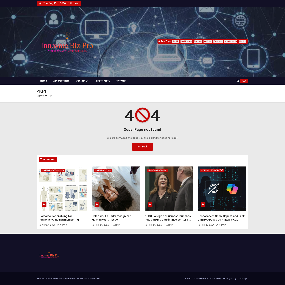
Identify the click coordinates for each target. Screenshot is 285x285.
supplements (231, 41)
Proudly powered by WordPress (52, 278)
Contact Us (82, 80)
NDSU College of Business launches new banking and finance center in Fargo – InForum (168, 219)
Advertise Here (61, 80)
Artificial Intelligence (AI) (212, 170)
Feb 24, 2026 (102, 224)
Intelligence (186, 41)
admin (63, 224)
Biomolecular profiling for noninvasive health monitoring (59, 217)
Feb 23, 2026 (208, 224)
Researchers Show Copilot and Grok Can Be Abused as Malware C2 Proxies (221, 219)
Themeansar (94, 278)
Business (218, 41)
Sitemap (121, 80)
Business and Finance (157, 170)
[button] (238, 81)
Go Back (142, 146)
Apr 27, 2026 (49, 224)
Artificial (207, 41)
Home (43, 80)
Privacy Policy (102, 80)
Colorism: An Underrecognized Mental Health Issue (111, 217)
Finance (197, 41)
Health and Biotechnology (53, 170)
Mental (242, 41)
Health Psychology (103, 170)
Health (175, 41)
